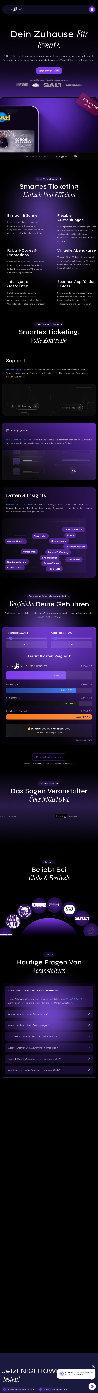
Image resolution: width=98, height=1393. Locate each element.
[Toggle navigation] (92, 9)
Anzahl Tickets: (61, 632)
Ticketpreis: (17, 632)
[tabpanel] (49, 1030)
